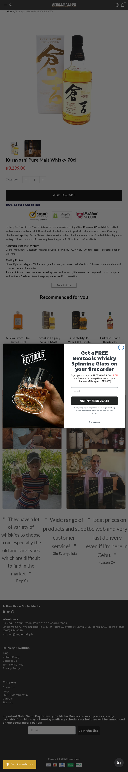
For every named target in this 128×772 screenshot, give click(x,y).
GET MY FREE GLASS (94, 400)
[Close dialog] (121, 347)
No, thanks (94, 421)
